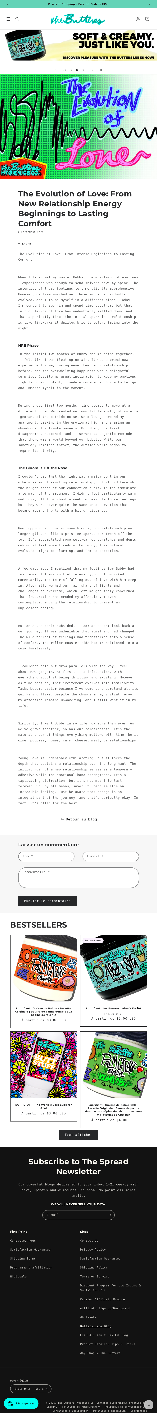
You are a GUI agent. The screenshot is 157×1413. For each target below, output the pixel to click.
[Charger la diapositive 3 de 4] (77, 70)
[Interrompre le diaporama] (102, 70)
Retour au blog (81, 819)
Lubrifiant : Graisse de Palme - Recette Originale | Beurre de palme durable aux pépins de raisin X (43, 1011)
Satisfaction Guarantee (30, 1249)
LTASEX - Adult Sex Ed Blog (104, 1335)
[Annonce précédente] (7, 4)
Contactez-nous (23, 1240)
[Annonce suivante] (149, 4)
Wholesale (18, 1276)
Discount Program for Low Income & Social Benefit (110, 1288)
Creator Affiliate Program (103, 1299)
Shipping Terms (23, 1258)
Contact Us (89, 1240)
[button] (8, 19)
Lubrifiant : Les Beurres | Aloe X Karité (113, 1008)
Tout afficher (78, 1135)
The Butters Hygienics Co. (76, 1403)
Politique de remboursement (81, 1407)
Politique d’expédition (109, 1411)
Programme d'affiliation (31, 1267)
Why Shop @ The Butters (100, 1353)
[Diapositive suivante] (92, 70)
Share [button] (26, 243)
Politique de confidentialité (126, 1407)
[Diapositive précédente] (55, 70)
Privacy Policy (93, 1249)
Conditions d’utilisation (70, 1411)
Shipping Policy (94, 1267)
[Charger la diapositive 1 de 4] (65, 70)
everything (28, 677)
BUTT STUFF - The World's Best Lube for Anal (43, 1106)
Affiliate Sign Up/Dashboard (105, 1308)
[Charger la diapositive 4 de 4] (83, 70)
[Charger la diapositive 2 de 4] (71, 70)
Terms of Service (95, 1276)
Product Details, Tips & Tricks (107, 1344)
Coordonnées (139, 1411)
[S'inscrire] (109, 1215)
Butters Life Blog (95, 1326)
